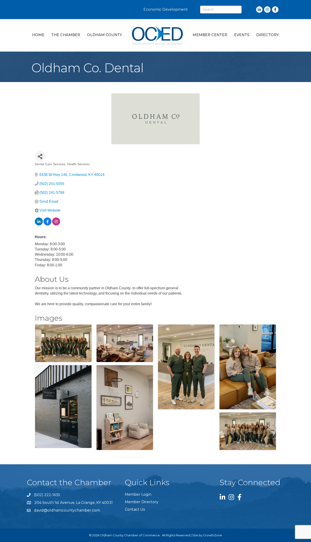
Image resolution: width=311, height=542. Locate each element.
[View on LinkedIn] (39, 224)
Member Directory (141, 502)
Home (38, 35)
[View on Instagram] (56, 224)
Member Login (138, 494)
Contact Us (135, 509)
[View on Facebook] (47, 224)
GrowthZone (212, 535)
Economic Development (165, 9)
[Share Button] (40, 156)
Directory (267, 35)
